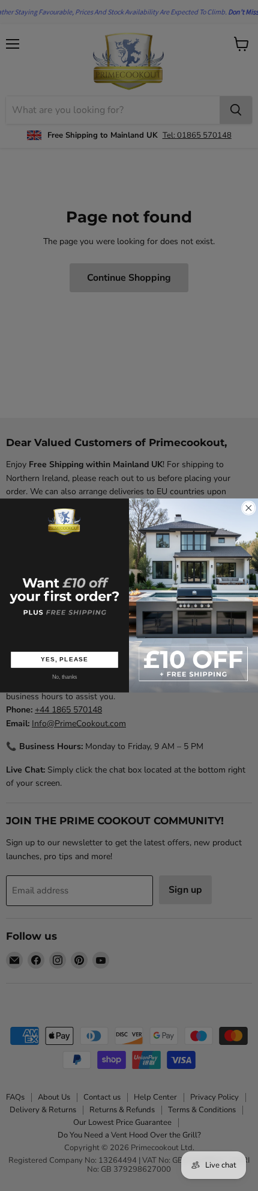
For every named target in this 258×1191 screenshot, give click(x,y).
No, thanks (64, 677)
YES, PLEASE (64, 660)
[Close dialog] (249, 508)
